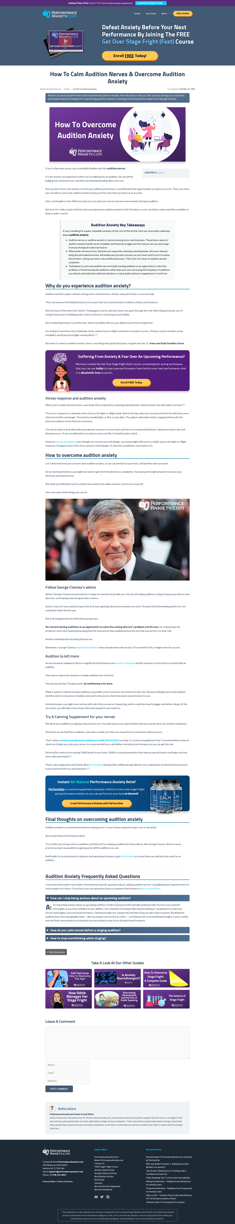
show (161, 172)
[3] (70, 756)
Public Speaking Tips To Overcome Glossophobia (168, 1177)
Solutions (151, 13)
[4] (88, 768)
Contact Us (99, 1163)
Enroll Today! (129, 55)
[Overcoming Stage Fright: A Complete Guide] (166, 985)
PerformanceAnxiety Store (106, 1157)
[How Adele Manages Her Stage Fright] (68, 1006)
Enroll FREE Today (131, 382)
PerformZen (96, 764)
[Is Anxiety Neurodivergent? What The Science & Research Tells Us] (117, 985)
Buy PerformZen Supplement (107, 1186)
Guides (137, 13)
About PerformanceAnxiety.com (108, 1160)
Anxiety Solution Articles (105, 1173)
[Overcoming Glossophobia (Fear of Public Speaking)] (117, 1006)
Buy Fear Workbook (103, 1189)
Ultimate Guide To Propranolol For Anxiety (165, 1202)
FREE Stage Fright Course (106, 1166)
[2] (184, 404)
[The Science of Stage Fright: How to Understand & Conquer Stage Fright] (166, 1006)
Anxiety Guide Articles (104, 1170)
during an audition (65, 441)
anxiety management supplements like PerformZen (89, 740)
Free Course (182, 13)
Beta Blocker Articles (104, 1176)
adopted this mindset (87, 647)
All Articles (99, 1179)
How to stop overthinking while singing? (78, 938)
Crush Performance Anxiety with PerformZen (96, 803)
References (57, 952)
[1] (96, 334)
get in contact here (150, 888)
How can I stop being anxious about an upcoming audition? (90, 898)
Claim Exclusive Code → (151, 3)
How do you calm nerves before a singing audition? (85, 930)
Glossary (98, 1183)
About (164, 13)
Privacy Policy (49, 1181)
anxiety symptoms (125, 663)
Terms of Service (64, 1181)
